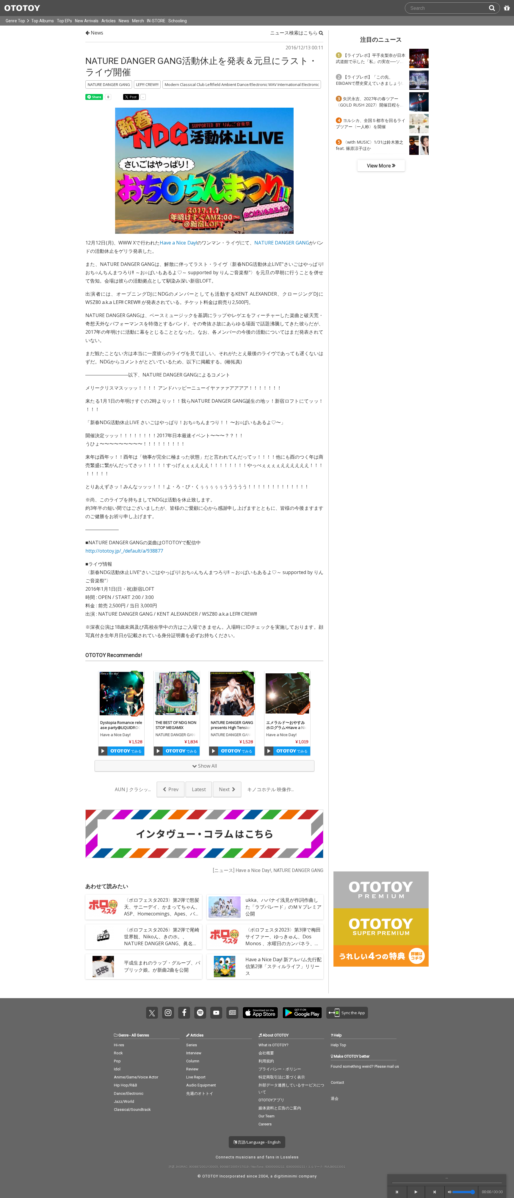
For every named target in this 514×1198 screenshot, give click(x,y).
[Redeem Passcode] (506, 8)
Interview (193, 1053)
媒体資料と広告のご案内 (279, 1108)
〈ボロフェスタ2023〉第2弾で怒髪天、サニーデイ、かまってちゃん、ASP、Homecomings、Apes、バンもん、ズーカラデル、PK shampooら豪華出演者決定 (162, 914)
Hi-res (119, 1045)
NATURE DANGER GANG (281, 242)
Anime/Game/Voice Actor (136, 1077)
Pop (117, 1061)
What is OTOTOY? (273, 1045)
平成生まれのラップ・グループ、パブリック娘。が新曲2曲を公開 (162, 966)
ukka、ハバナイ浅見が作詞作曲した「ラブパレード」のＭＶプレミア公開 (283, 907)
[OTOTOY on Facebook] (184, 1013)
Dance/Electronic (128, 1093)
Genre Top (15, 20)
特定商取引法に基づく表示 (281, 1077)
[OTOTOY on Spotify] (200, 1013)
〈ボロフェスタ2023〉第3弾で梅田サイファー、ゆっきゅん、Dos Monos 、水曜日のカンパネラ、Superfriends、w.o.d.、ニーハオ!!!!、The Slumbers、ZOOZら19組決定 (283, 947)
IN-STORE (156, 20)
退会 (335, 1098)
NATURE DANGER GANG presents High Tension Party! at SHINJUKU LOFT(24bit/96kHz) (232, 730)
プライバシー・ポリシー (279, 1069)
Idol (117, 1069)
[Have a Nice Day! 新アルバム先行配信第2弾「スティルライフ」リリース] (225, 966)
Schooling (177, 20)
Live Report (196, 1077)
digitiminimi (285, 1176)
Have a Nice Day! (178, 242)
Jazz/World (124, 1101)
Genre (123, 1035)
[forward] (435, 1192)
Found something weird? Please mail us (365, 1066)
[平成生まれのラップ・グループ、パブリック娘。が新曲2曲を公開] (103, 966)
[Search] (494, 8)
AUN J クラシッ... (133, 789)
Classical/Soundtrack (132, 1109)
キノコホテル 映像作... (270, 789)
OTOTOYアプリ (271, 1100)
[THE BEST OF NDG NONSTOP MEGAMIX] (177, 693)
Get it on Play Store (302, 1013)
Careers (265, 1124)
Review (192, 1069)
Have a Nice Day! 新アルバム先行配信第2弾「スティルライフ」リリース (283, 966)
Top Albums (42, 20)
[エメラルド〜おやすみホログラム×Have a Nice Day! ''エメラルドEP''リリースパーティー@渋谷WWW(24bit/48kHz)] (287, 693)
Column (192, 1061)
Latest (199, 789)
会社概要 (266, 1053)
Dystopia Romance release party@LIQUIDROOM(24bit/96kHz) (121, 727)
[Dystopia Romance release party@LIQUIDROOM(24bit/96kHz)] (121, 693)
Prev (173, 789)
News (124, 20)
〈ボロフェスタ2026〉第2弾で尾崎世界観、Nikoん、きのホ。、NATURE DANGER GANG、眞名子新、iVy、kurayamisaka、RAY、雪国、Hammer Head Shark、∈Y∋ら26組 (162, 947)
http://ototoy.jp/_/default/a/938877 (124, 551)
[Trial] (102, 751)
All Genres (140, 1035)
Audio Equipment (201, 1085)
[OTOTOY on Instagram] (168, 1013)
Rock (118, 1053)
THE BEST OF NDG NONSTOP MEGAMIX (176, 725)
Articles (108, 20)
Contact (337, 1082)
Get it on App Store (260, 1013)
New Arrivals (86, 20)
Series (191, 1045)
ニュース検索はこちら (294, 32)
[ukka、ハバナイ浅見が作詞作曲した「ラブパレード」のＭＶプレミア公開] (225, 907)
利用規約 (266, 1061)
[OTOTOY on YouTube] (216, 1013)
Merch (138, 20)
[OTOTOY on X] (152, 1013)
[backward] (397, 1192)
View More (379, 165)
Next (224, 789)
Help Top (338, 1045)
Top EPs (64, 20)
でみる (136, 751)
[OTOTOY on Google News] (232, 1013)
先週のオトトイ (199, 1093)
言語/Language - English (258, 1142)
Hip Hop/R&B (125, 1085)
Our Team (266, 1116)
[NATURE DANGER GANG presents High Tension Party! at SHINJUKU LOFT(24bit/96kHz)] (232, 693)
